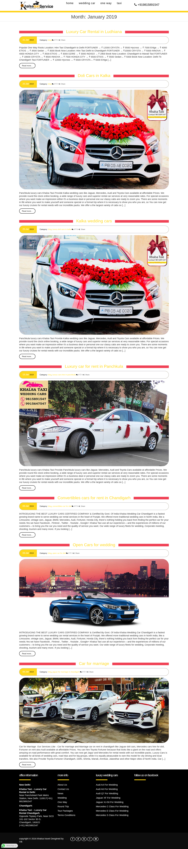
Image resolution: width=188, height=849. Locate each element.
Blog (50, 40)
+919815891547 (148, 4)
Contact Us (63, 789)
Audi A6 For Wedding (107, 789)
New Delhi (24, 785)
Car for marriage (94, 663)
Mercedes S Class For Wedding (112, 815)
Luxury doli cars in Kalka (62, 229)
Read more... (27, 66)
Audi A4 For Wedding (107, 785)
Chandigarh (25, 805)
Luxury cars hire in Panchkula (64, 375)
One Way (62, 802)
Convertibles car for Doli (62, 506)
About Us (62, 785)
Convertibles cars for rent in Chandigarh (94, 498)
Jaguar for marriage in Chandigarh (66, 672)
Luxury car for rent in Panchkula (94, 366)
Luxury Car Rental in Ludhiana (94, 31)
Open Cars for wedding (94, 545)
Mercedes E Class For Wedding (112, 811)
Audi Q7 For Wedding (107, 793)
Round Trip (63, 806)
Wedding (62, 798)
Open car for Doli (59, 553)
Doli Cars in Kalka (94, 75)
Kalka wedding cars (94, 221)
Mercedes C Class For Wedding (112, 806)
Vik (20, 841)
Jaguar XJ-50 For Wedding (109, 802)
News (60, 793)
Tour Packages (65, 811)
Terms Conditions (66, 815)
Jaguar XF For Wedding (108, 798)
